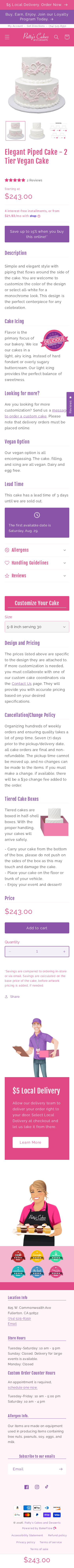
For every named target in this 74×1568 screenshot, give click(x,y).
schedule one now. (22, 1387)
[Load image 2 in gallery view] (37, 131)
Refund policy (57, 1535)
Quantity (12, 942)
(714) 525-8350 (57, 26)
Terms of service (51, 1542)
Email (12, 1324)
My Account (15, 26)
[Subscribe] (60, 1469)
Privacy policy (25, 1542)
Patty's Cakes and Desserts (43, 1522)
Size (8, 617)
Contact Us (22, 684)
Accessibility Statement (27, 1535)
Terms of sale (39, 1549)
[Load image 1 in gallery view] (15, 131)
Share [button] (15, 997)
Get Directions (36, 26)
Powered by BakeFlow (37, 1528)
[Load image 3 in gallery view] (58, 131)
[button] (7, 37)
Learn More (30, 1142)
